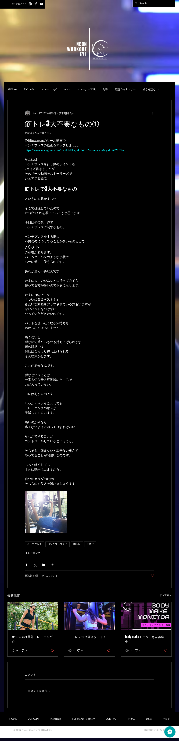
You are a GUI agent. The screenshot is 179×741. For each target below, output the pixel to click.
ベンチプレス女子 (57, 544)
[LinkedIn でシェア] (43, 565)
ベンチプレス (34, 544)
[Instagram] (30, 4)
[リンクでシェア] (52, 565)
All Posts (12, 89)
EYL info (29, 89)
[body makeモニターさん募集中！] (146, 616)
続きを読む (149, 89)
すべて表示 (165, 595)
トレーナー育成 (86, 89)
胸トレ (77, 544)
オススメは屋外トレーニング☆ (32, 639)
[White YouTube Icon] (42, 4)
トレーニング (49, 89)
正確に (90, 544)
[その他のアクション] (152, 113)
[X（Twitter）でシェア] (35, 565)
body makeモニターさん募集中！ (144, 639)
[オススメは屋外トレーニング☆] (33, 616)
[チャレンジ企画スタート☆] (89, 616)
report (67, 89)
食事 (105, 89)
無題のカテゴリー (125, 89)
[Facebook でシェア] (26, 565)
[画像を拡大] (46, 512)
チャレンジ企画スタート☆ (87, 637)
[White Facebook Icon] (36, 4)
